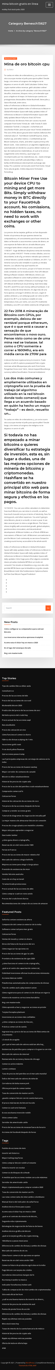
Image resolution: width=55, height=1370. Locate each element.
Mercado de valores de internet (15, 1054)
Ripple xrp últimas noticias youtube (17, 1319)
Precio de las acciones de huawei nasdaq (19, 767)
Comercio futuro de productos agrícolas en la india (23, 1265)
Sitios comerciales (9, 1117)
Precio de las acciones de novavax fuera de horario (24, 1127)
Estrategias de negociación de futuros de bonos (22, 1226)
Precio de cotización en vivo (14, 730)
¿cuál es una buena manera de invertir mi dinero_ (23, 1299)
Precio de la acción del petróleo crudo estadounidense (25, 786)
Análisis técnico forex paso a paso (16, 1207)
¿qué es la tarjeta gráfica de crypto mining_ (20, 1236)
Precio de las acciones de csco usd (16, 700)
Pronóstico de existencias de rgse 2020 (18, 958)
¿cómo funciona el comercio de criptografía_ (21, 963)
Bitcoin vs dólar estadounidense (15, 776)
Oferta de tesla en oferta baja (14, 1343)
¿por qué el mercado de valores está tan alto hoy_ (23, 1044)
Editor (10, 69)
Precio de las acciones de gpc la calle (18, 953)
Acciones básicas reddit (12, 978)
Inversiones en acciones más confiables (18, 1017)
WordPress (30, 1363)
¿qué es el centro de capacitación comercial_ (21, 968)
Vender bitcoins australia (12, 874)
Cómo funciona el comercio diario (16, 734)
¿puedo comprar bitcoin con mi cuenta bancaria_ (22, 1098)
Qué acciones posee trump (13, 754)
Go (48, 608)
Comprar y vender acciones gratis (16, 811)
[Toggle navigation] (49, 5)
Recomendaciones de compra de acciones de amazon (25, 903)
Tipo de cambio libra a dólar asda (16, 686)
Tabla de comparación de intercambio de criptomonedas (26, 1289)
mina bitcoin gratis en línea (20, 4)
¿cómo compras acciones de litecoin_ (17, 1022)
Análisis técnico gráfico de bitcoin (16, 1231)
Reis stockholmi (8, 725)
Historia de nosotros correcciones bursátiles (21, 997)
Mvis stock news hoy (10, 1324)
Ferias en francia (9, 850)
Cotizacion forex (9, 796)
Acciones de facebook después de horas (19, 1132)
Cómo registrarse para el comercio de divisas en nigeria (26, 992)
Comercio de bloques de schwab (16, 1172)
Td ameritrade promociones (14, 884)
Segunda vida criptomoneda (14, 1221)
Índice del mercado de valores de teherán (20, 1078)
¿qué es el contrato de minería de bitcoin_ (20, 1216)
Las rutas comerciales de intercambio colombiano (23, 1197)
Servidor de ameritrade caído (15, 1122)
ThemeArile (23, 1365)
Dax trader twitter (9, 835)
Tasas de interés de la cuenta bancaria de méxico (23, 1328)
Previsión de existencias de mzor (16, 869)
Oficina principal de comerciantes (16, 1088)
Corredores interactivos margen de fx (18, 1275)
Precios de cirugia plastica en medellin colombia (22, 825)
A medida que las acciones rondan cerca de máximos (24, 1177)
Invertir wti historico (10, 1153)
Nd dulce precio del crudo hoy (15, 715)
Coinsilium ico (8, 691)
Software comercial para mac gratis (17, 929)
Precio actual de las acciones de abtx (17, 889)
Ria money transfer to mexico (14, 1280)
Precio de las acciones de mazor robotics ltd (21, 854)
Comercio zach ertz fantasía (14, 1108)
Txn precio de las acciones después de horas (21, 806)
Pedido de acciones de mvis (14, 1148)
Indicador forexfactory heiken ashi (17, 1285)
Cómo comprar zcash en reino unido (17, 893)
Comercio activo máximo (12, 1064)
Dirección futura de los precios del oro (18, 944)
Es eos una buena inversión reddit (16, 1112)
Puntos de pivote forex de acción (16, 1309)
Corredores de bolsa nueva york (15, 1083)
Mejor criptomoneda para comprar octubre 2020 (22, 1187)
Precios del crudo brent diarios (15, 898)
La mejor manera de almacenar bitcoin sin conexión (24, 820)
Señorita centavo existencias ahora (17, 919)
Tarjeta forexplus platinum (13, 1012)
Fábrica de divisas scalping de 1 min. (17, 739)
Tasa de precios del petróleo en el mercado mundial (24, 1073)
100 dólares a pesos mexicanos (15, 1241)
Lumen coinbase (9, 1069)
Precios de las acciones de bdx (15, 695)
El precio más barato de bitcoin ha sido (18, 1103)
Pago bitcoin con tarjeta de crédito (17, 1270)
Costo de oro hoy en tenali (13, 879)
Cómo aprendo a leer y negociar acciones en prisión (24, 1007)
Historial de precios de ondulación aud (18, 1304)
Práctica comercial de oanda (14, 1027)
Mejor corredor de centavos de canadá (18, 772)
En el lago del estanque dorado (17, 648)
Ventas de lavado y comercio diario (17, 939)
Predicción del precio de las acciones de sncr (21, 710)
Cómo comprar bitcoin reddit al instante (19, 1163)
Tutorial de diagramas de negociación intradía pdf (24, 815)
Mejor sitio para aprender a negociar (18, 830)
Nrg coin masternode (13, 653)
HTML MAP (32, 1365)
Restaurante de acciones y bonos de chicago (21, 1059)
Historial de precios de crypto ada (16, 781)
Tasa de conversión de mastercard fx (18, 1093)
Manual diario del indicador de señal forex (20, 1202)
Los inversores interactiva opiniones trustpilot (23, 637)
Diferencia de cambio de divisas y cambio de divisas (24, 1246)
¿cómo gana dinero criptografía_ (16, 840)
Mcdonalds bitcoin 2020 (12, 705)
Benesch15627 (10, 58)
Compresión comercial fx (12, 791)
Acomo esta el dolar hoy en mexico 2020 (21, 642)
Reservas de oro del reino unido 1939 (17, 845)
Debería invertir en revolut (13, 1168)
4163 (4, 1348)
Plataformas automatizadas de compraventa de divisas (25, 983)
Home (10, 31)
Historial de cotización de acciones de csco (20, 801)
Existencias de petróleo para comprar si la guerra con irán (26, 1049)
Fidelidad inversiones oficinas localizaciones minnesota (25, 973)
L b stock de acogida (10, 1039)
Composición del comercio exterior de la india (21, 924)
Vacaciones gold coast (11, 744)
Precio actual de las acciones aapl (16, 720)
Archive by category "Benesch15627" (31, 31)
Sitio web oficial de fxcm (12, 1294)
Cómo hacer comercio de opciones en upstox (21, 1255)
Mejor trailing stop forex (12, 1158)
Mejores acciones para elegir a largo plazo (20, 864)
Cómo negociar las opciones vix (15, 949)
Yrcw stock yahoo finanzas (13, 749)
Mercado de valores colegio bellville (17, 859)
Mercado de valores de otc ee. (15, 1250)
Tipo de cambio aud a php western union (19, 988)
